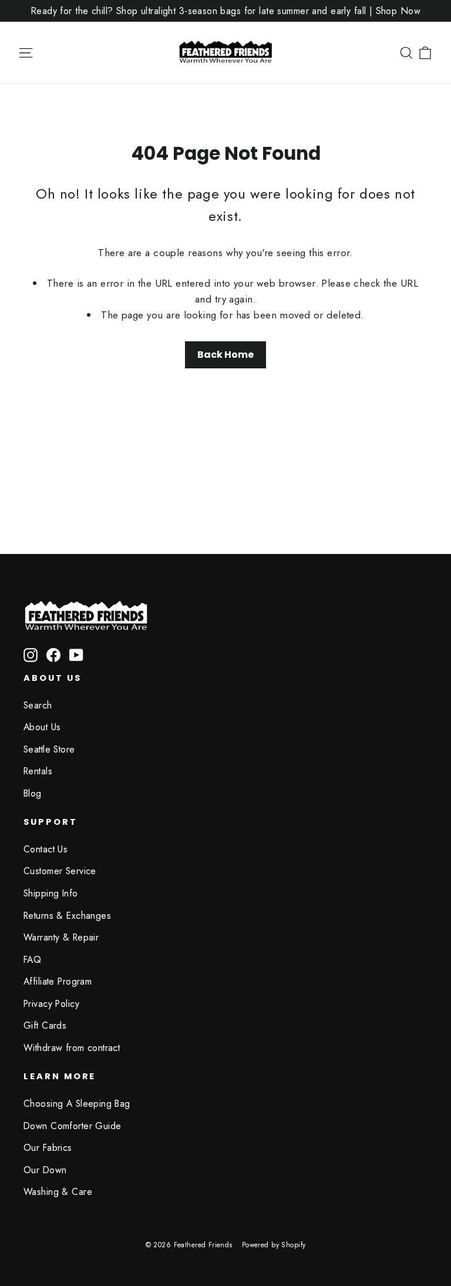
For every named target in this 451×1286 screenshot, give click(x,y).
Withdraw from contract (71, 1048)
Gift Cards (44, 1025)
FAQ (32, 959)
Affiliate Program (57, 981)
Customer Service (59, 871)
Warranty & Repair (61, 937)
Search (37, 705)
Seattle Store (49, 749)
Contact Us (45, 849)
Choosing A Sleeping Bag (76, 1103)
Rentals (37, 771)
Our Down (44, 1170)
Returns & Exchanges (67, 915)
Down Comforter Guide (72, 1126)
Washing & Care (57, 1191)
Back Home (225, 354)
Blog (32, 793)
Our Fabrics (47, 1147)
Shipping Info (50, 893)
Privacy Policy (51, 1003)
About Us (41, 727)
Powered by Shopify (274, 1245)
